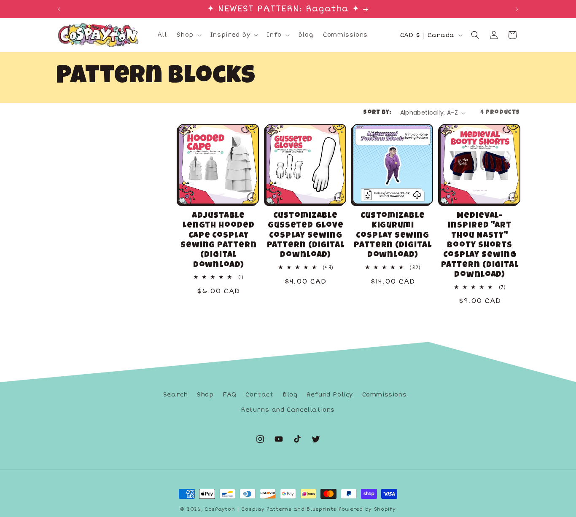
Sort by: (377, 112)
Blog (290, 394)
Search (175, 394)
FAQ (230, 394)
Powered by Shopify (367, 509)
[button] (188, 35)
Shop (205, 394)
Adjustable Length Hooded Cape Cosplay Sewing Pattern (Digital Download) (218, 241)
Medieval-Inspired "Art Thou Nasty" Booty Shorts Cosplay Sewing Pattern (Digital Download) (480, 245)
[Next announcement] (517, 9)
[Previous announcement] (59, 9)
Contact (259, 394)
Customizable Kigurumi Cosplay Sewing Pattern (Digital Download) (392, 236)
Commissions (384, 394)
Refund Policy (330, 394)
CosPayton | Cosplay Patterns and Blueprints (270, 509)
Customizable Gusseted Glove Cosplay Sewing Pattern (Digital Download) (306, 236)
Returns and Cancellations (288, 409)
